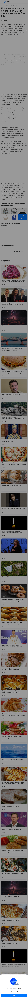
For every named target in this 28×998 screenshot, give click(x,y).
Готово (14, 995)
